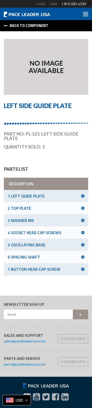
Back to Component (28, 25)
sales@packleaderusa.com (24, 341)
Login (40, 4)
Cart (53, 4)
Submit (80, 314)
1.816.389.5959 (73, 361)
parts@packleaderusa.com (25, 364)
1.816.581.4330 (73, 3)
